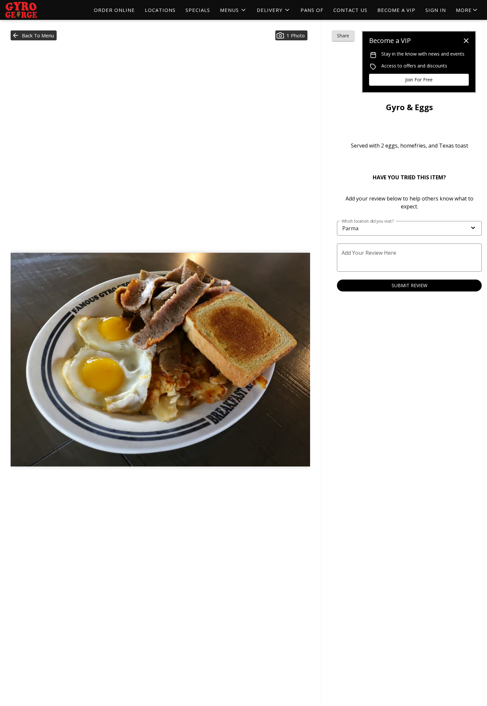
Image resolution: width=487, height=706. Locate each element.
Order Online (114, 10)
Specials (198, 10)
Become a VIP (396, 10)
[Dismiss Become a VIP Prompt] (466, 40)
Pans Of (311, 10)
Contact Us (350, 10)
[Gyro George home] (35, 10)
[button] (233, 10)
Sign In (435, 10)
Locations (160, 10)
